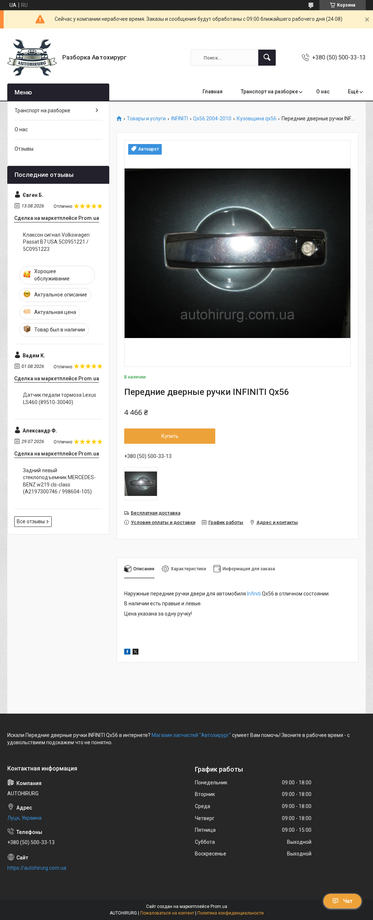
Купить (169, 436)
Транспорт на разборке (269, 91)
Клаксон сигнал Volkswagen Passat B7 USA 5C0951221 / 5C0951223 (56, 242)
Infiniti (254, 594)
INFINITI (179, 118)
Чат (348, 901)
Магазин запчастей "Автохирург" (191, 735)
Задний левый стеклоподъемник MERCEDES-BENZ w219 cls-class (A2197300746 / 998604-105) (59, 481)
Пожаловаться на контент (167, 913)
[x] (135, 653)
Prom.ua (219, 906)
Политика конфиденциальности (230, 913)
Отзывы (24, 149)
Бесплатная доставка (155, 513)
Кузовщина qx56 (256, 118)
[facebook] (127, 653)
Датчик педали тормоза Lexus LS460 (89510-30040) (59, 398)
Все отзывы (31, 521)
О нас (323, 91)
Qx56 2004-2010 (212, 118)
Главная (213, 91)
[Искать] (267, 58)
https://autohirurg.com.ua (36, 868)
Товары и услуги (146, 118)
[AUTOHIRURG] (32, 57)
